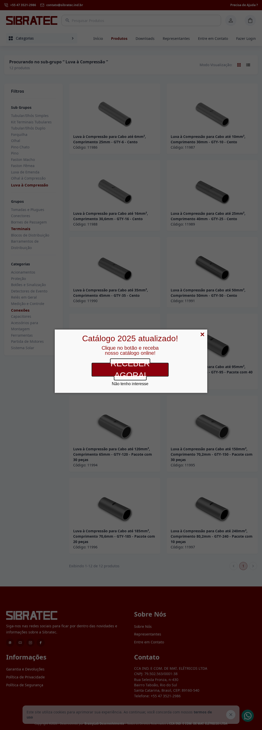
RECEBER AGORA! (130, 369)
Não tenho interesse (130, 384)
